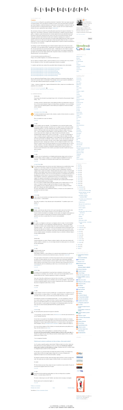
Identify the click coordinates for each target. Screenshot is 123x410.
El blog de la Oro (81, 283)
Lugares (78, 128)
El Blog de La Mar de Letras (84, 281)
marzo (80, 238)
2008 (79, 185)
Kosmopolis (78, 117)
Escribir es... (79, 107)
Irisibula (35, 195)
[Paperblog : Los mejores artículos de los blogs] (79, 371)
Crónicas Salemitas (82, 269)
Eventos (78, 109)
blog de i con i (81, 261)
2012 (79, 178)
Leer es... (78, 122)
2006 (79, 246)
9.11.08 (36, 368)
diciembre (81, 187)
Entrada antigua (71, 387)
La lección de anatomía (83, 298)
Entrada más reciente (35, 387)
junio (80, 233)
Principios (78, 138)
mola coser (78, 59)
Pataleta (33, 20)
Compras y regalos (80, 91)
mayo (80, 235)
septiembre (81, 227)
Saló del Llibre (79, 144)
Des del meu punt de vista (83, 274)
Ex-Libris (78, 110)
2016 (79, 170)
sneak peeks (55, 28)
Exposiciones (79, 112)
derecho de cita (58, 314)
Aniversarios (79, 79)
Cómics (78, 97)
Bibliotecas (78, 84)
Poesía (77, 136)
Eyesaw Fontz (79, 397)
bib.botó (78, 58)
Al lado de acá (82, 202)
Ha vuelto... (81, 218)
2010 (79, 181)
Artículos (78, 81)
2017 (79, 168)
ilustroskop (80, 291)
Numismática (79, 131)
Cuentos (78, 94)
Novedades (78, 130)
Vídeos (77, 157)
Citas (77, 89)
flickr (77, 63)
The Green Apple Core (83, 329)
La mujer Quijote (37, 164)
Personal (51, 89)
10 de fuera (78, 78)
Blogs (37, 89)
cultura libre (67, 254)
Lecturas (78, 120)
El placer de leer (79, 102)
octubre (80, 225)
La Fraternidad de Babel (83, 297)
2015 (79, 172)
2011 (79, 179)
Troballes (78, 155)
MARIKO (36, 208)
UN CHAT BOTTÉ (81, 332)
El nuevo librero (82, 205)
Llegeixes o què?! (82, 315)
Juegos (77, 115)
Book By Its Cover (82, 263)
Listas (77, 126)
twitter (77, 71)
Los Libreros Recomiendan (84, 317)
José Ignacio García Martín (39, 112)
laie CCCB (80, 304)
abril (80, 236)
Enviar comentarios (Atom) (42, 390)
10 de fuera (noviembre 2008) (85, 190)
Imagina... (80, 293)
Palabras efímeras (82, 321)
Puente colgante (82, 207)
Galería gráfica (79, 113)
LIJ (77, 118)
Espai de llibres (81, 289)
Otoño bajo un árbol (83, 220)
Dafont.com (78, 398)
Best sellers (78, 83)
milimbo (80, 319)
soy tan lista (79, 69)
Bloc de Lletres (81, 259)
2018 (79, 166)
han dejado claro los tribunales (51, 323)
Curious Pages (81, 273)
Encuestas (78, 104)
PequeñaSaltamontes (82, 325)
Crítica (77, 92)
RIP (77, 139)
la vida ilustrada (79, 61)
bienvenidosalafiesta (82, 257)
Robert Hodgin (58, 81)
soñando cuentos (82, 327)
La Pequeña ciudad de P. (83, 302)
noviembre (81, 188)
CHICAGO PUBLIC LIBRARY (84, 267)
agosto (80, 229)
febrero (80, 240)
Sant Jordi (78, 146)
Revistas (78, 141)
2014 (79, 174)
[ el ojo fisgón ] (81, 287)
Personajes (78, 133)
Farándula (36, 309)
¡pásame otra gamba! (80, 66)
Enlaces (78, 105)
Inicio (54, 387)
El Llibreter (80, 285)
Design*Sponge (34, 22)
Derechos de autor (44, 89)
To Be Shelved (81, 330)
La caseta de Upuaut (82, 295)
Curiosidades (79, 96)
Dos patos (81, 209)
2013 (79, 176)
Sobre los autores (80, 150)
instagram (78, 64)
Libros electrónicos (80, 125)
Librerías (78, 123)
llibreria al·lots (79, 56)
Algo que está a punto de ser (85, 204)
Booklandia (80, 265)
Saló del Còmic (79, 143)
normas (48, 327)
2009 (79, 183)
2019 (79, 165)
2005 (79, 248)
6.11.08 (36, 108)
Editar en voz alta (82, 279)
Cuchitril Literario (82, 271)
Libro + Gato (81, 214)
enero (80, 242)
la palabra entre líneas (83, 300)
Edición (78, 100)
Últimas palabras (79, 159)
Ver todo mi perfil (80, 34)
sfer (35, 221)
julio (80, 231)
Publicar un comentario (35, 385)
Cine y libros (79, 87)
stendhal (78, 67)
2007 (79, 244)
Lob (35, 123)
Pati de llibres (81, 323)
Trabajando (78, 154)
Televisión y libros (80, 152)
